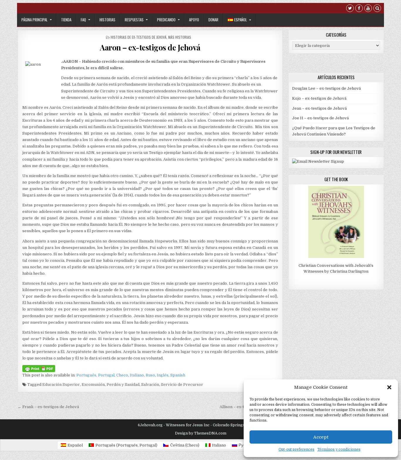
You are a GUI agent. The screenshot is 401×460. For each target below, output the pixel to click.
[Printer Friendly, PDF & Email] (38, 368)
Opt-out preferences (296, 449)
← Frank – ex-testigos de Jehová (48, 407)
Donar (213, 20)
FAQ (83, 20)
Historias (107, 20)
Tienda (66, 20)
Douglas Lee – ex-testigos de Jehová (326, 88)
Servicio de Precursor (182, 384)
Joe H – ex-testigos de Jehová (320, 118)
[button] (389, 387)
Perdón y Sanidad (123, 384)
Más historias (179, 37)
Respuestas (134, 20)
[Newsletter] (318, 161)
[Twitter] (350, 8)
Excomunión (93, 384)
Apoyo (194, 20)
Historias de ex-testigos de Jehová (138, 37)
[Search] (377, 8)
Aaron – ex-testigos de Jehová (150, 47)
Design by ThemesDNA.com (200, 433)
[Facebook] (359, 8)
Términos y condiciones (338, 449)
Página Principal (34, 20)
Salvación (150, 384)
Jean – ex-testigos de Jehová (319, 108)
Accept (320, 437)
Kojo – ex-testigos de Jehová (319, 98)
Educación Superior (61, 384)
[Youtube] (368, 8)
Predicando (166, 20)
